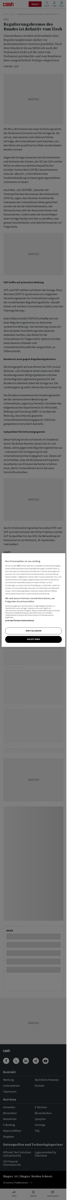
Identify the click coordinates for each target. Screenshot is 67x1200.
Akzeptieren (33, 639)
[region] (33, 600)
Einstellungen (33, 631)
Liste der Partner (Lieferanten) (19, 620)
